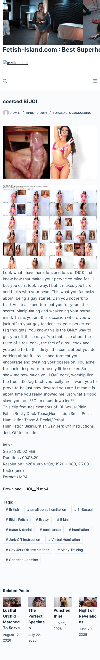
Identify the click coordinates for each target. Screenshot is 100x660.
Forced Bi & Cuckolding (72, 113)
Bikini (62, 519)
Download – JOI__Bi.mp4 (25, 489)
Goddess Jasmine (22, 560)
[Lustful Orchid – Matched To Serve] (12, 602)
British (12, 509)
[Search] (5, 81)
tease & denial (19, 530)
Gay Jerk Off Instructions (27, 550)
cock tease (50, 530)
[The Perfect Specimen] (37, 602)
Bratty (42, 519)
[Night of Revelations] (88, 602)
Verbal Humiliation (64, 539)
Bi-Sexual (83, 509)
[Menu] (95, 81)
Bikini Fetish (17, 519)
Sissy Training (70, 550)
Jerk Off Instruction (23, 539)
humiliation (79, 530)
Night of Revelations (88, 616)
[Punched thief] (63, 601)
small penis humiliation (46, 509)
